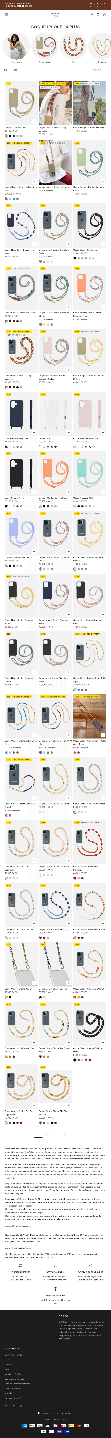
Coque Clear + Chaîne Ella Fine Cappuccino (19, 1113)
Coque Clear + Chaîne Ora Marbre (89, 804)
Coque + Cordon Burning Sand (53, 498)
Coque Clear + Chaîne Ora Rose (54, 866)
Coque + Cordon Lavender (17, 557)
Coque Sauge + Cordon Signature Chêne (88, 188)
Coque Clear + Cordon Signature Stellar (54, 251)
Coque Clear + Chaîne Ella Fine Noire (87, 1050)
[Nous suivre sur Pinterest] (13, 1405)
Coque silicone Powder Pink (86, 438)
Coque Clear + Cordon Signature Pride (54, 559)
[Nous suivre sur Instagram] (6, 1405)
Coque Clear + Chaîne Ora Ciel (19, 929)
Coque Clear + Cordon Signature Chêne (54, 314)
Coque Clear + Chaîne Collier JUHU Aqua (89, 680)
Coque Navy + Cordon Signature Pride (54, 622)
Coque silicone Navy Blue (16, 438)
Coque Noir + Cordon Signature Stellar (53, 680)
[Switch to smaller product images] (10, 70)
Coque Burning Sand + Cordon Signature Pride (87, 314)
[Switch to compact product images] (15, 70)
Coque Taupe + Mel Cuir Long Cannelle (52, 129)
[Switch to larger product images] (5, 70)
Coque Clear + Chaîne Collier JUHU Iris (55, 742)
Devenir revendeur (13, 1388)
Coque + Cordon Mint (83, 498)
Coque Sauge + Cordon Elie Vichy (88, 127)
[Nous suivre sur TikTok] (21, 1405)
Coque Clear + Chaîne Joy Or (18, 989)
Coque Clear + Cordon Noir (85, 250)
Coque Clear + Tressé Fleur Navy (54, 929)
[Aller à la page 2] (73, 1134)
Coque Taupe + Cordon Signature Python (88, 377)
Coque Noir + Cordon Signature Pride (87, 622)
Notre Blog (9, 1393)
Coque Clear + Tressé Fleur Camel (89, 929)
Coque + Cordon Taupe (15, 127)
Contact (8, 1364)
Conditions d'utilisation (15, 1379)
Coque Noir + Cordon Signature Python (19, 622)
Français (66, 1413)
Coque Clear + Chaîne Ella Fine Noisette (53, 1113)
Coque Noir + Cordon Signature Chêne (19, 680)
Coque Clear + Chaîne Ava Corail (88, 989)
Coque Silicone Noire (14, 498)
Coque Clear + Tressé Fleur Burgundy (86, 868)
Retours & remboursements (17, 1383)
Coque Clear (44, 438)
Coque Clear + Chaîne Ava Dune (20, 1048)
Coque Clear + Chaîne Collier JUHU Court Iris (21, 805)
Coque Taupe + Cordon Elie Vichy (54, 187)
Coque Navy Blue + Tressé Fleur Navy (19, 251)
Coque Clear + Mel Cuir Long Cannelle (18, 377)
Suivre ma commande (15, 1355)
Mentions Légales (13, 1374)
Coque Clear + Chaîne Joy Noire (54, 989)
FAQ (7, 1369)
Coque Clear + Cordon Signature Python (88, 559)
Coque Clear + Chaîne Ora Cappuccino (17, 868)
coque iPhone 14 (50, 1190)
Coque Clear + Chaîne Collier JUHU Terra (21, 188)
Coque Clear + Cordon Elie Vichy (20, 312)
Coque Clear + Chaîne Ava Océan (54, 1048)
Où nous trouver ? (13, 1398)
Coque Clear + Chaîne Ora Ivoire (54, 804)
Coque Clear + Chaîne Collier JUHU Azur (21, 742)
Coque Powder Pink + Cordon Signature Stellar (52, 377)
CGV (7, 1359)
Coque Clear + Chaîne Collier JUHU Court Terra (89, 742)
